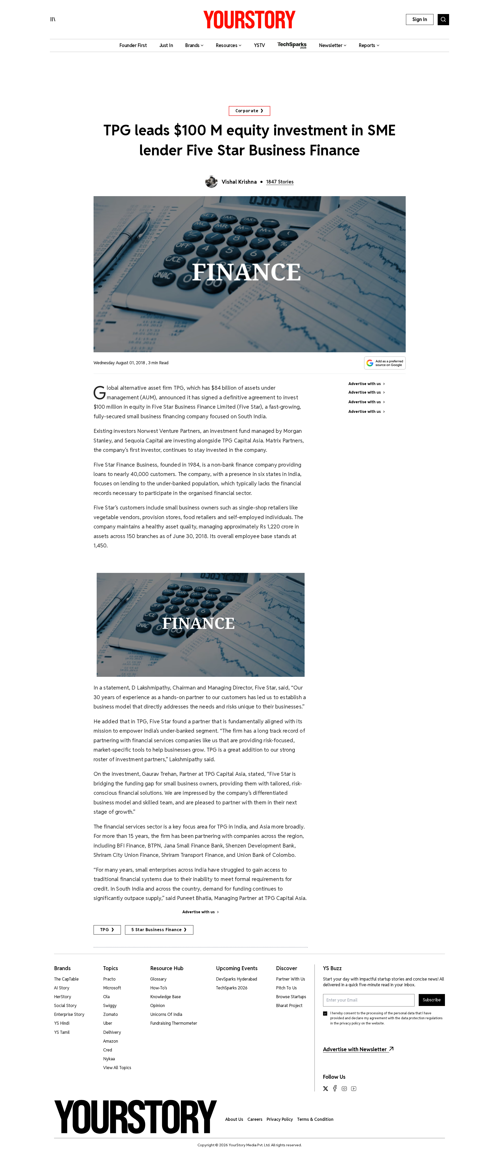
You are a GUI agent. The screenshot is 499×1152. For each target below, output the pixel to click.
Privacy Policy (280, 1119)
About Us (234, 1119)
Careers (254, 1119)
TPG (104, 929)
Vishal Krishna (239, 181)
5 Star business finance (157, 929)
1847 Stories (280, 182)
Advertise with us (198, 912)
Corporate (246, 111)
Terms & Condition (315, 1119)
